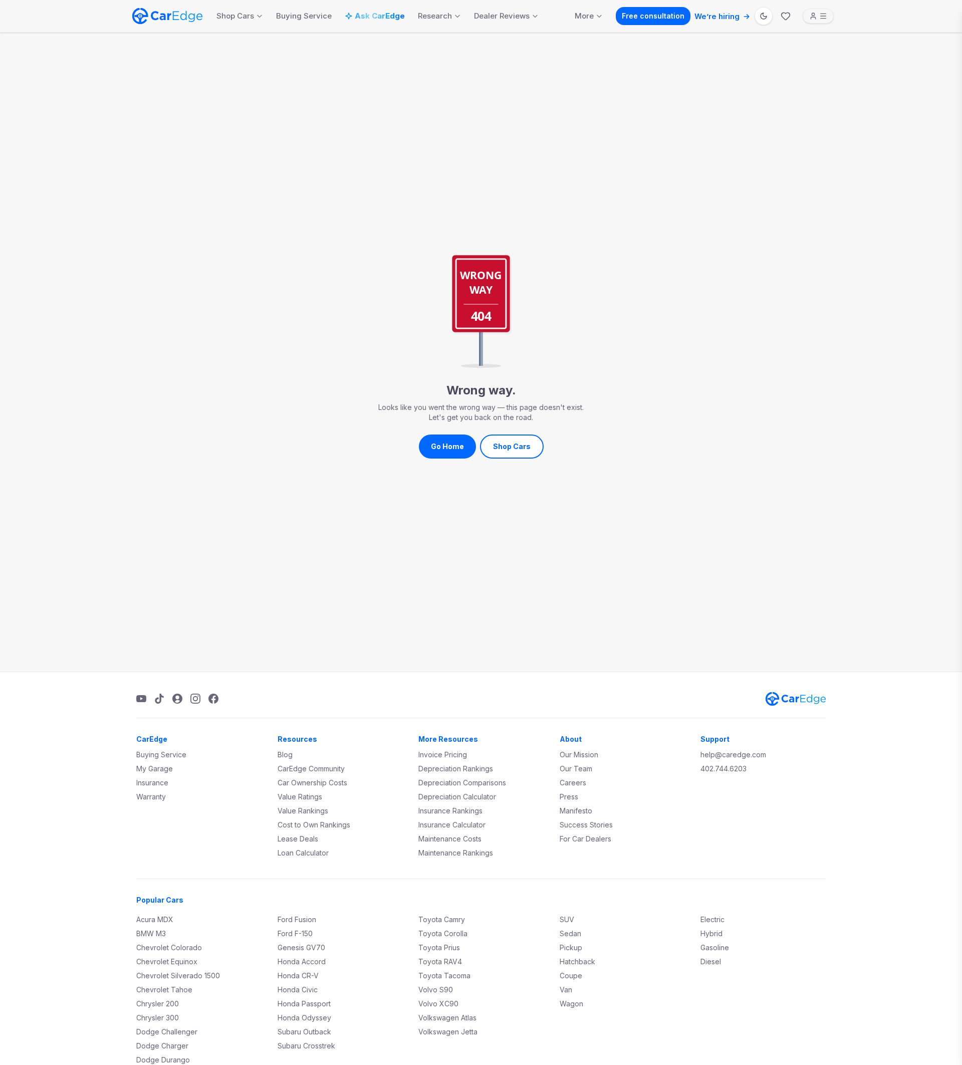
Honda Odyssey (304, 1017)
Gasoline (714, 947)
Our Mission (579, 754)
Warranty (151, 796)
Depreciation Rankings (455, 768)
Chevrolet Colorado (169, 947)
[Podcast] (177, 699)
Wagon (571, 1003)
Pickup (571, 947)
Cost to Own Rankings (314, 824)
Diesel (710, 961)
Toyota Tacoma (444, 975)
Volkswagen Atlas (447, 1017)
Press (569, 796)
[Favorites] (786, 16)
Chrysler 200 (157, 1003)
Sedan (570, 933)
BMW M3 (151, 933)
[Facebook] (213, 699)
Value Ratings (300, 796)
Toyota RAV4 (440, 961)
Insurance (152, 782)
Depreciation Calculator (457, 796)
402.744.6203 (723, 768)
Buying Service (304, 16)
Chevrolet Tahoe (164, 989)
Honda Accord (302, 961)
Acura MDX (154, 919)
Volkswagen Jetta (447, 1031)
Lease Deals (298, 838)
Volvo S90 (435, 989)
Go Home (447, 446)
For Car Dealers (585, 838)
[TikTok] (159, 699)
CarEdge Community (311, 768)
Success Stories (586, 824)
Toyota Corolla (442, 933)
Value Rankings (303, 810)
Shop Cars (235, 16)
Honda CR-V (298, 975)
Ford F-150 (295, 933)
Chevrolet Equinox (166, 961)
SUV (567, 919)
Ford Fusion (297, 919)
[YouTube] (141, 699)
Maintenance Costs (450, 838)
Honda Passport (304, 1003)
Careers (573, 782)
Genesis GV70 (301, 947)
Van (566, 989)
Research (435, 16)
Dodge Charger (162, 1045)
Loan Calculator (303, 852)
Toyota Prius (439, 947)
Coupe (571, 975)
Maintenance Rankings (455, 852)
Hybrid (711, 933)
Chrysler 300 (157, 1017)
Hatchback (577, 961)
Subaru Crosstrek (306, 1045)
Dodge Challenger (166, 1031)
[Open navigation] (818, 16)
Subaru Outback (304, 1031)
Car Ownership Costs (312, 782)
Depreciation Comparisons (462, 782)
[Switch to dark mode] (764, 16)
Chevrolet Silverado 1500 (178, 975)
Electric (712, 919)
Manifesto (576, 810)
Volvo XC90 (438, 1003)
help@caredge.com (733, 754)
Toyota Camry (441, 919)
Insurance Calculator (452, 824)
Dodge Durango (163, 1059)
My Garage (154, 768)
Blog (285, 754)
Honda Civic (298, 989)
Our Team (576, 768)
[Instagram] (195, 699)
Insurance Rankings (450, 810)
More (584, 16)
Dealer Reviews (502, 16)
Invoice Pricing (442, 754)
